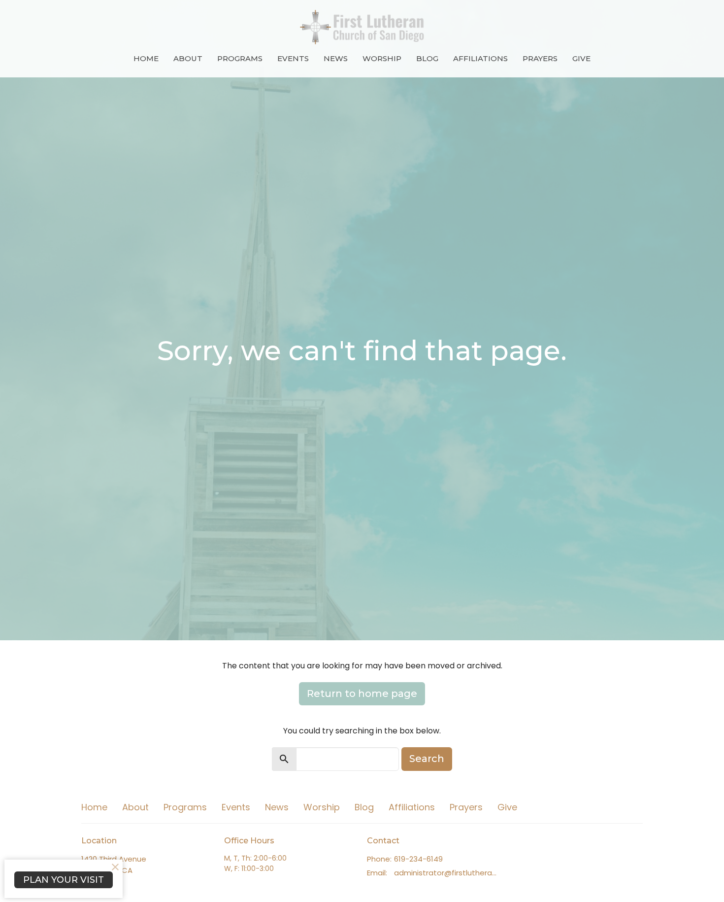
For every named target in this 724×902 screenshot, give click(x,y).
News (336, 58)
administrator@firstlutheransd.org (447, 872)
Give (581, 58)
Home (146, 58)
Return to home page (362, 693)
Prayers (540, 58)
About (187, 58)
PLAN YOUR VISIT (63, 879)
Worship (381, 58)
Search (426, 758)
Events (293, 58)
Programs (240, 58)
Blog (427, 58)
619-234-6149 (418, 859)
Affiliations (480, 58)
